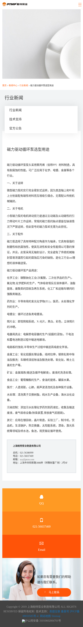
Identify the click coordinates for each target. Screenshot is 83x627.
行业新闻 (23, 85)
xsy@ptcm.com (27, 459)
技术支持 (15, 119)
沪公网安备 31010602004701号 (43, 620)
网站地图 (45, 616)
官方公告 (15, 128)
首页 (4, 85)
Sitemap (56, 616)
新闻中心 (13, 85)
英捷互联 (54, 611)
